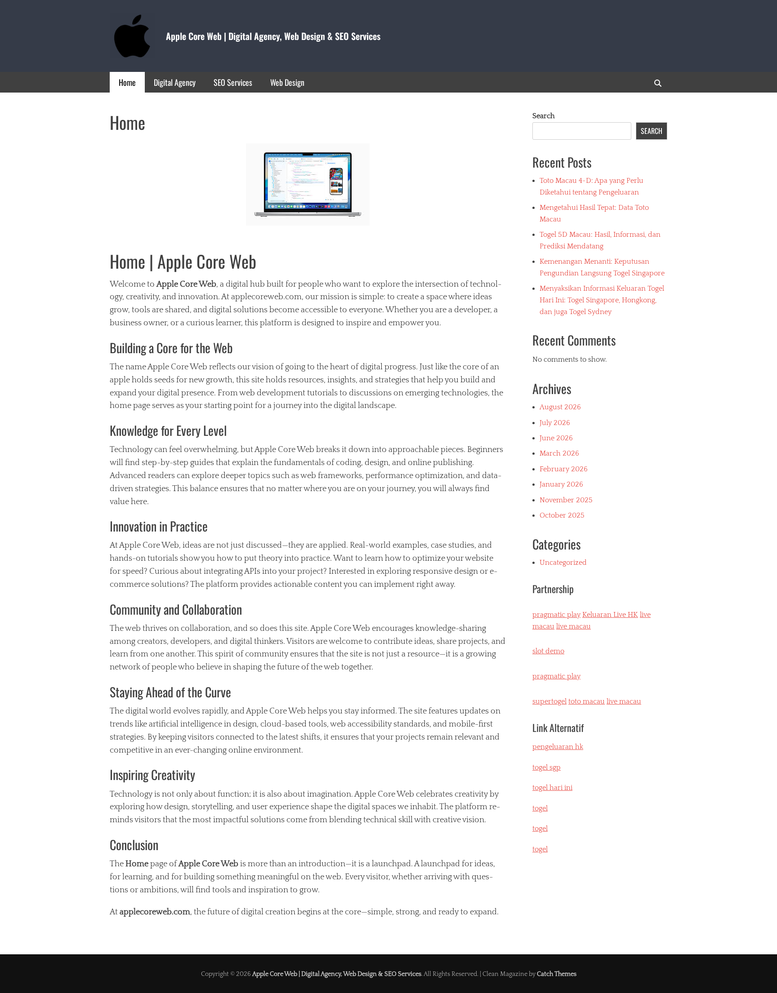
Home (127, 82)
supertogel (549, 701)
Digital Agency (175, 82)
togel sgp (546, 767)
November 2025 (566, 500)
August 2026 (560, 407)
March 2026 (559, 453)
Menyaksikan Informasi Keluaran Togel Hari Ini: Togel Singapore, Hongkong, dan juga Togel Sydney (602, 299)
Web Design (287, 82)
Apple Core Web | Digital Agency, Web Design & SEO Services (273, 36)
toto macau (586, 701)
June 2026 (556, 438)
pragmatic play (556, 615)
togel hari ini (552, 788)
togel (540, 849)
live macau (573, 626)
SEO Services (233, 82)
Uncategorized (563, 563)
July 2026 (555, 423)
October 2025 (562, 515)
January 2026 (561, 484)
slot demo (548, 651)
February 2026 (564, 469)
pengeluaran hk (557, 747)
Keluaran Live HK (610, 615)
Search (543, 116)
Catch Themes (556, 974)
